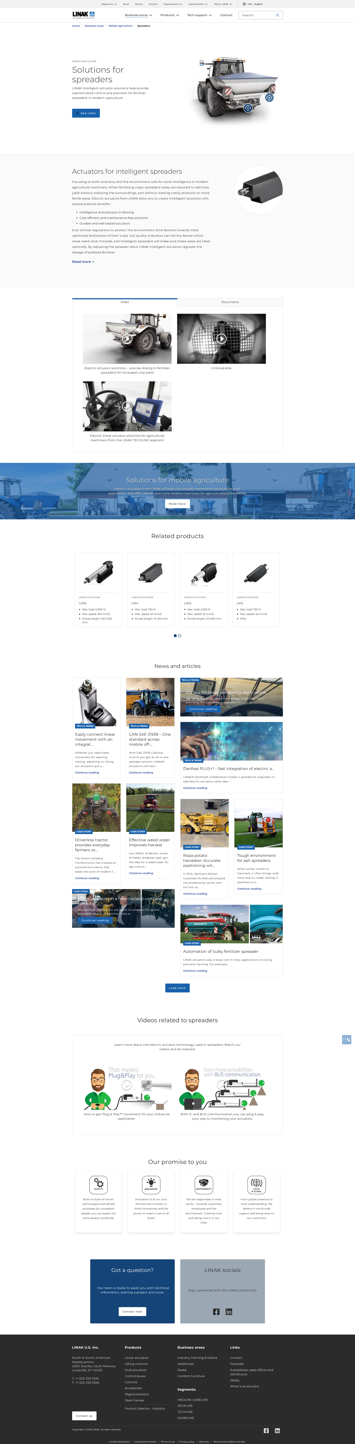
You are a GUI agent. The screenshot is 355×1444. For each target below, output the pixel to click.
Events (139, 4)
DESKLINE (185, 1406)
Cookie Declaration (119, 1441)
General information (145, 1441)
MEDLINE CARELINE (193, 1400)
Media (234, 1380)
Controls (131, 1382)
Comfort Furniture (191, 1376)
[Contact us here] (346, 1039)
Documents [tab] (230, 302)
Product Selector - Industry (145, 1408)
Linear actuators (137, 1358)
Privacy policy (187, 1441)
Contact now (132, 1311)
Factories (237, 1364)
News (126, 4)
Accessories (133, 1388)
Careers (153, 4)
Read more (81, 262)
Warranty (204, 1441)
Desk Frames (134, 1400)
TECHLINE (185, 1412)
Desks (182, 1370)
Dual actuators (135, 1370)
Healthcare (186, 1364)
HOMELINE (186, 1418)
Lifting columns (136, 1364)
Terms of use (168, 1441)
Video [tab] (125, 302)
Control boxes (135, 1376)
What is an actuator (244, 1386)
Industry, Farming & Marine (197, 1358)
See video (88, 113)
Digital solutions (137, 1394)
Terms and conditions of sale (229, 1441)
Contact (236, 1358)
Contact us (84, 1416)
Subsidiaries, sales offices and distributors (251, 1372)
